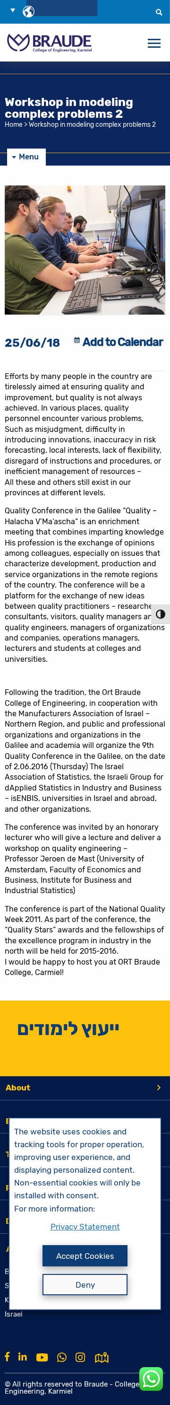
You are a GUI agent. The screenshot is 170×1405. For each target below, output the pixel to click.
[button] (16, 10)
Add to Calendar (123, 342)
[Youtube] (42, 1357)
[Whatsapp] (62, 1357)
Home (14, 125)
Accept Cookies (85, 1256)
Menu (29, 156)
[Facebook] (7, 1356)
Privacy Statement (85, 1226)
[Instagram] (80, 1357)
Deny (85, 1285)
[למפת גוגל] (102, 1356)
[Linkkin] (22, 1356)
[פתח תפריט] (154, 43)
